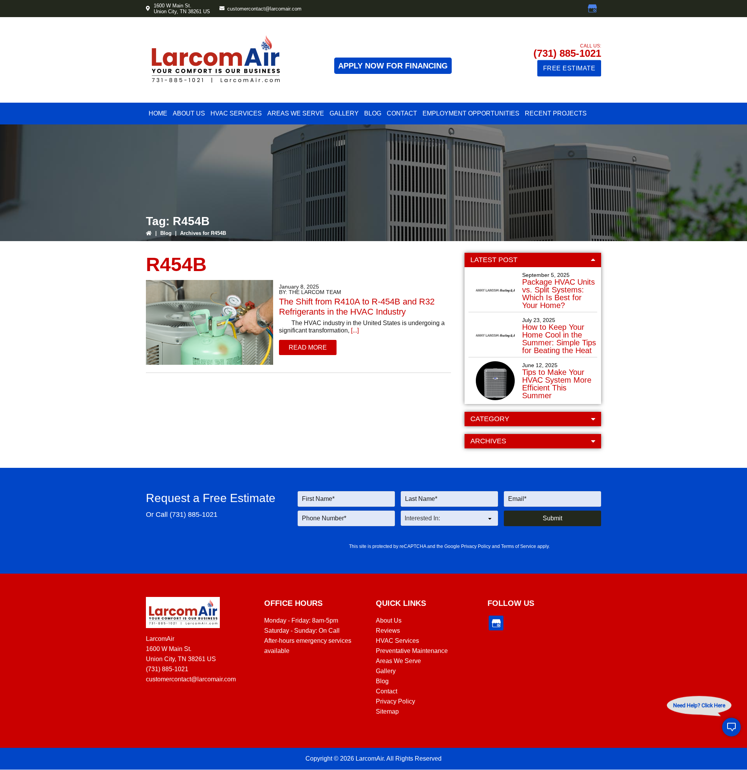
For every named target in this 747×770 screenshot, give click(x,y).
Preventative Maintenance (412, 651)
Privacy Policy (476, 546)
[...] (354, 330)
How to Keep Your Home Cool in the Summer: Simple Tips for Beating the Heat (559, 338)
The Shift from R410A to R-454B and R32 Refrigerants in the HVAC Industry (357, 307)
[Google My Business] (592, 8)
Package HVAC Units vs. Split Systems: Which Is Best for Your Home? (558, 293)
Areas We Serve (398, 661)
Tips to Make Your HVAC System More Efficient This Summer (556, 383)
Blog (166, 233)
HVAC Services (397, 640)
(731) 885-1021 (567, 53)
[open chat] (731, 727)
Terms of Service (518, 546)
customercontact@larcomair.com (264, 9)
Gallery (386, 671)
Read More (308, 347)
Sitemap (387, 711)
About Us (389, 620)
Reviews (388, 630)
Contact (386, 691)
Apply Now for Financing (393, 65)
